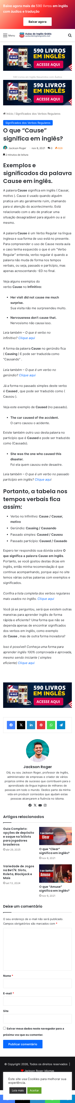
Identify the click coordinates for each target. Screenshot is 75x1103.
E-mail (8, 993)
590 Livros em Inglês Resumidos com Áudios (37, 77)
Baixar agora (37, 21)
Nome (8, 975)
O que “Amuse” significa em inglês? (54, 889)
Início (9, 113)
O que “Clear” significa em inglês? (54, 851)
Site (6, 1011)
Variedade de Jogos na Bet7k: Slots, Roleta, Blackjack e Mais (18, 872)
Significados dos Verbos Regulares (37, 113)
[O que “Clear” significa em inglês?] (55, 836)
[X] (21, 725)
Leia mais (18, 1090)
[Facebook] (11, 725)
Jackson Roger (17, 148)
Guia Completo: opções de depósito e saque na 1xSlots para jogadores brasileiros (18, 837)
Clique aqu (42, 479)
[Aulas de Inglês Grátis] (34, 35)
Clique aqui (26, 338)
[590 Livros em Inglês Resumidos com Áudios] (37, 57)
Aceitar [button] (34, 1090)
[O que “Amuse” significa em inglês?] (55, 873)
